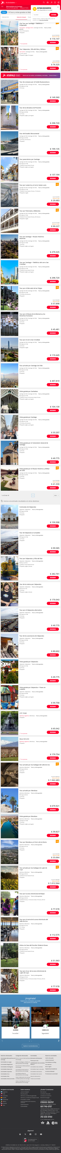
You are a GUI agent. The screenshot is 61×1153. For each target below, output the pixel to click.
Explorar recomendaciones (30, 1046)
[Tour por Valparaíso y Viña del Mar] (9, 568)
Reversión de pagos (45, 1097)
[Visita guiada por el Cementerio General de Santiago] (9, 453)
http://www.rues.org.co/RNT (52, 1149)
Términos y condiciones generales (28, 1095)
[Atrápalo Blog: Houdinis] (20, 1134)
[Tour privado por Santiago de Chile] (9, 375)
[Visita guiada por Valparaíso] (9, 671)
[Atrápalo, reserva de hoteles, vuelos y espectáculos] (3, 2)
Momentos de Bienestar (36, 1058)
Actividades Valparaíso (6, 1069)
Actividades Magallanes (6, 1064)
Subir (55, 495)
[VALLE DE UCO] (9, 749)
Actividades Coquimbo (6, 1071)
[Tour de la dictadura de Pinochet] (9, 118)
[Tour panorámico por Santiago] (9, 169)
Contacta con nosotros (45, 1095)
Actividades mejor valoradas (37, 1069)
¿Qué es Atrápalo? (25, 1092)
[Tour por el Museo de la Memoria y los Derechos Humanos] (9, 324)
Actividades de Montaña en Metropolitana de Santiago (22, 1070)
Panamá (5, 1103)
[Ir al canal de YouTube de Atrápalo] (41, 1134)
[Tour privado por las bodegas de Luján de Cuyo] (9, 878)
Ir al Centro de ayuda (45, 1094)
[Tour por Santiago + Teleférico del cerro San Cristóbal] (9, 272)
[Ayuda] (55, 2)
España (4, 1097)
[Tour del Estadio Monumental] (9, 143)
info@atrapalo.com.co (49, 1119)
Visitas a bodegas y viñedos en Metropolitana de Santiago (23, 1062)
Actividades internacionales (7, 1078)
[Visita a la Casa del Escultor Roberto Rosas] (9, 955)
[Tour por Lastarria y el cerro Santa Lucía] (9, 195)
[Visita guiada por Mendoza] (9, 826)
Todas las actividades (35, 1078)
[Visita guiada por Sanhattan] (9, 401)
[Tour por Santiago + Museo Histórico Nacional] (9, 246)
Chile (4, 1094)
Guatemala (5, 1099)
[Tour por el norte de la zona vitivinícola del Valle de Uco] (9, 929)
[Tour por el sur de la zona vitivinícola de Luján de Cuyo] (9, 981)
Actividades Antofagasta (7, 1066)
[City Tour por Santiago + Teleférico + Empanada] (9, 33)
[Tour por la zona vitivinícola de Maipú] (9, 903)
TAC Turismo (22, 51)
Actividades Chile (5, 1076)
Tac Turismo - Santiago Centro (26, 27)
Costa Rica (5, 1095)
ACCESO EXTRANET (49, 1071)
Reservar (53, 42)
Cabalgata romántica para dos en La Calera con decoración (20, 1021)
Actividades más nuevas (36, 1074)
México (4, 1101)
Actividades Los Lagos (6, 1062)
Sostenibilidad (24, 1106)
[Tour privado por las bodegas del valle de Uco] (9, 775)
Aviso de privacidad (43, 20)
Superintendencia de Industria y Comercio (28, 1102)
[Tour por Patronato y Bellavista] (9, 221)
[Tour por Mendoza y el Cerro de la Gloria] (9, 852)
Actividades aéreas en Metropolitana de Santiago (22, 1074)
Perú (4, 1105)
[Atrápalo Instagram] (36, 1134)
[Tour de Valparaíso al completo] (9, 542)
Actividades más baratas (36, 1071)
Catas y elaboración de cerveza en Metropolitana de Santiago (23, 1078)
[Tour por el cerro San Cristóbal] (9, 350)
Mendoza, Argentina (24, 715)
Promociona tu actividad (51, 1074)
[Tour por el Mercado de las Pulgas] (9, 298)
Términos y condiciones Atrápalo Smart (30, 1097)
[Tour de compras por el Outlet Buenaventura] (9, 92)
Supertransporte (24, 1104)
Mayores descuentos (35, 1076)
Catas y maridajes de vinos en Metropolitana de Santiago (23, 1081)
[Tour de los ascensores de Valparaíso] (9, 646)
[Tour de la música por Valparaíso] (9, 594)
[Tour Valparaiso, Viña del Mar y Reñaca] (9, 59)
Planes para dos (34, 1060)
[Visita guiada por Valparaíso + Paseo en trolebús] (9, 697)
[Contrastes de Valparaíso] (9, 517)
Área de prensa (24, 1094)
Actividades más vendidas (36, 1066)
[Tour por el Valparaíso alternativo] (9, 620)
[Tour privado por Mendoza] (9, 800)
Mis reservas (43, 1092)
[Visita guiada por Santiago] (9, 427)
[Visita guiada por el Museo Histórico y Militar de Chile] (9, 478)
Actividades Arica (5, 1074)
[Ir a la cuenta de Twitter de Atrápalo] (25, 1134)
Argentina (5, 1092)
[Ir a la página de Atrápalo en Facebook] (30, 1134)
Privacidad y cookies (25, 1099)
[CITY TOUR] (9, 723)
